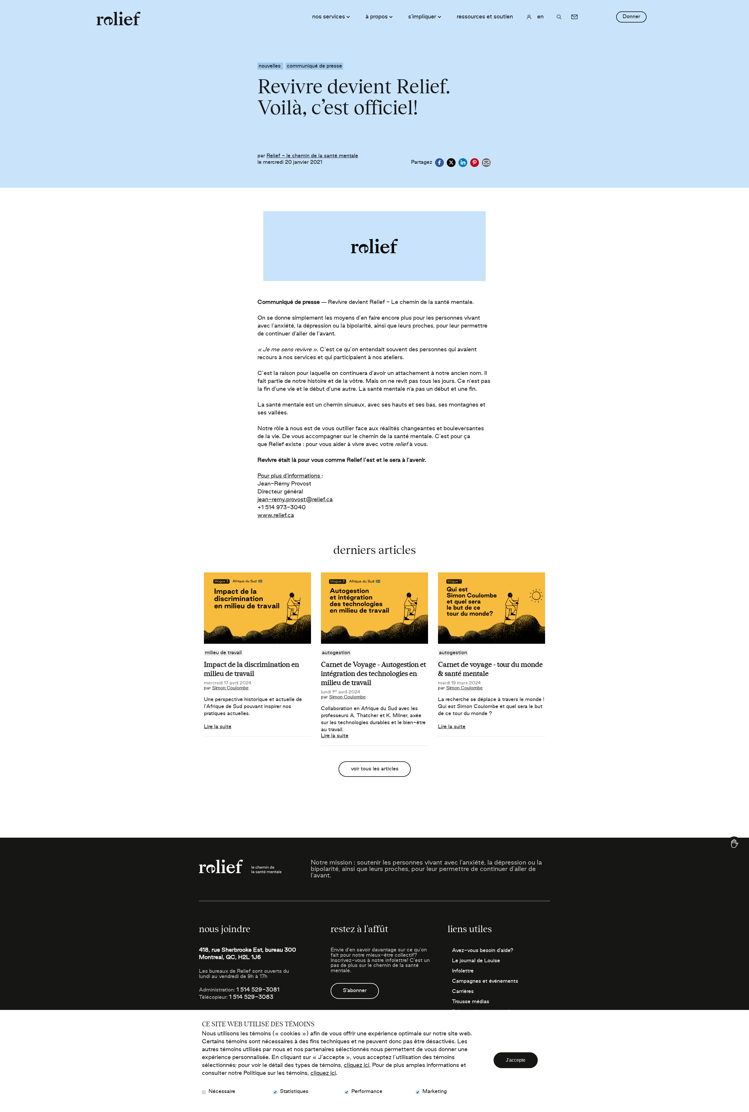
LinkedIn (462, 163)
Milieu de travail (223, 652)
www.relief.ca (275, 515)
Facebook (439, 163)
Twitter (451, 163)
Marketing (434, 1091)
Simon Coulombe (230, 688)
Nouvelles (270, 66)
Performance (366, 1091)
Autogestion (336, 652)
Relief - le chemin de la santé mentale (312, 156)
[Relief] (118, 15)
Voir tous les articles (374, 769)
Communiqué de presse (314, 66)
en (540, 17)
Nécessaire (222, 1091)
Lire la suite (217, 726)
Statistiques (294, 1091)
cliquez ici (356, 1065)
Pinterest (474, 163)
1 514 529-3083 (251, 997)
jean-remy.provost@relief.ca (295, 499)
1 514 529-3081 (257, 990)
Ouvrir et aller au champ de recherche (559, 17)
